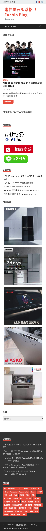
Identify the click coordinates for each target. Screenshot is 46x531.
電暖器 (13, 515)
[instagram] (42, 2)
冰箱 (10, 495)
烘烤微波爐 (37, 505)
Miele (6, 492)
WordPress (15, 528)
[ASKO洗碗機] (23, 364)
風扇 (24, 515)
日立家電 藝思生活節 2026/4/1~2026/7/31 (20, 194)
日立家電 (7, 502)
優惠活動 (5, 80)
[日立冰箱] (23, 244)
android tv (11, 489)
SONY (40, 492)
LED (39, 489)
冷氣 (15, 495)
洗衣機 (37, 502)
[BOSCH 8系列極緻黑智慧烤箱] (23, 324)
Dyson (26, 489)
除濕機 (6, 515)
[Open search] (40, 26)
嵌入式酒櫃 (7, 498)
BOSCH (19, 489)
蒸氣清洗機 (18, 511)
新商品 (16, 498)
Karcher (33, 489)
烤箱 (5, 508)
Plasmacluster (23, 492)
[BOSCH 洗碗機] (23, 404)
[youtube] (39, 2)
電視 (18, 515)
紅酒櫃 (36, 508)
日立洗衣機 (15, 502)
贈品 (26, 511)
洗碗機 (30, 502)
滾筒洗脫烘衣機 (17, 505)
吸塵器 (22, 495)
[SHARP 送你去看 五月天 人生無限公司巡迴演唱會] (23, 59)
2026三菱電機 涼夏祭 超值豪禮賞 (17, 186)
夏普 (27, 495)
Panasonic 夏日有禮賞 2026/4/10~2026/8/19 (21, 190)
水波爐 (24, 502)
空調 (29, 508)
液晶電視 (7, 505)
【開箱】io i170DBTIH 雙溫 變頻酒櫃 (18, 183)
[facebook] (36, 2)
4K (5, 489)
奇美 (33, 495)
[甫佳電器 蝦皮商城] (18, 152)
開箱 (36, 511)
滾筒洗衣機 (28, 505)
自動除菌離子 (8, 511)
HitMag (25, 528)
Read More (7, 101)
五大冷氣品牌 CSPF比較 (26, 444)
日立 (21, 498)
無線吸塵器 (12, 508)
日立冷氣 (36, 498)
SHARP (33, 492)
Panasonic (13, 492)
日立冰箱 (28, 498)
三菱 (5, 495)
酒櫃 (31, 511)
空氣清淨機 (22, 508)
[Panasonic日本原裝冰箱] (23, 284)
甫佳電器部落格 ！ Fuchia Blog (21, 12)
